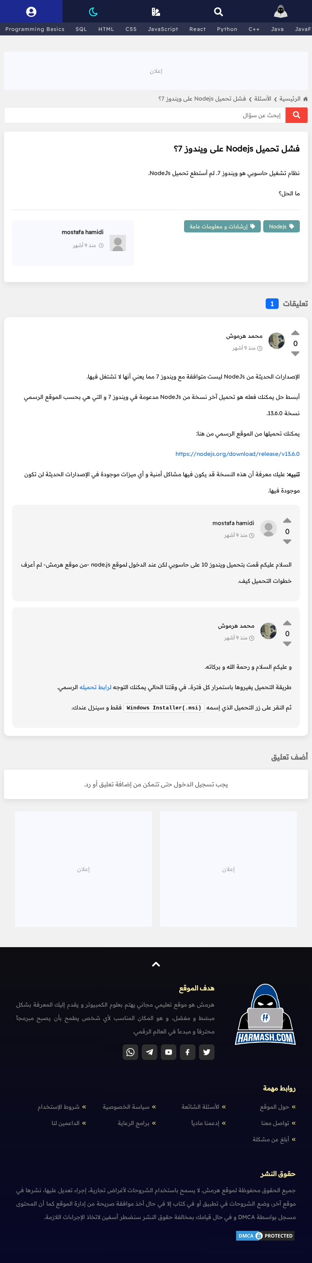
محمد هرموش (244, 335)
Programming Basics (35, 29)
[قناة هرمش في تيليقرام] (149, 1052)
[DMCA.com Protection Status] (265, 1239)
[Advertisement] (156, 70)
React (197, 29)
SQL (81, 29)
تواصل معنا (275, 1123)
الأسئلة (265, 98)
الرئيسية (290, 98)
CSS (131, 29)
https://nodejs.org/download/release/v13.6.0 (238, 453)
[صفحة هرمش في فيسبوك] (187, 1052)
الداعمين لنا (66, 1123)
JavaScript (163, 29)
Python (227, 29)
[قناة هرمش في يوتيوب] (168, 1052)
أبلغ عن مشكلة (271, 1139)
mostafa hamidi (233, 523)
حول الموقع (274, 1106)
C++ (254, 29)
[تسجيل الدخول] (31, 11)
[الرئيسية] (280, 11)
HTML (106, 29)
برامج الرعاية (134, 1123)
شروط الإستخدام (59, 1106)
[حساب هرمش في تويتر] (206, 1052)
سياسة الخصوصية (126, 1106)
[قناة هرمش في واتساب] (130, 1052)
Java (277, 29)
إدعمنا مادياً (205, 1123)
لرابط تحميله (95, 687)
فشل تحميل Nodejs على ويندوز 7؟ (205, 98)
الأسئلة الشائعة (200, 1106)
